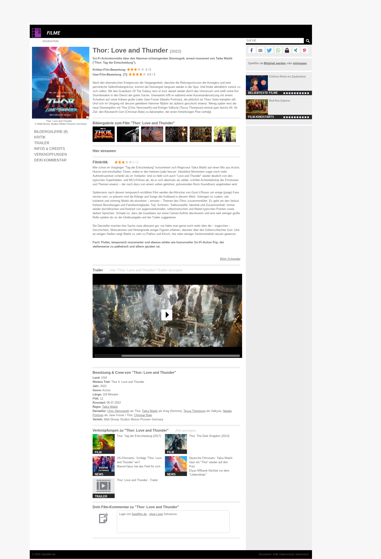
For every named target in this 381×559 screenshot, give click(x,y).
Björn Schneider (230, 259)
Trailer (41, 143)
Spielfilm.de (139, 514)
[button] (252, 50)
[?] (124, 74)
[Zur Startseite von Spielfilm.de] (36, 36)
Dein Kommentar (50, 160)
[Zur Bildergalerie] (87, 117)
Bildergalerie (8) (51, 132)
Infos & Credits (49, 149)
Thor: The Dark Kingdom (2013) (209, 436)
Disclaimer (265, 554)
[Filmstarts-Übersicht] (69, 32)
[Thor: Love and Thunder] (167, 361)
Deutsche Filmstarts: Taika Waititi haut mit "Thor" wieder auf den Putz (210, 462)
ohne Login (156, 514)
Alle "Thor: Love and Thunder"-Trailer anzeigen (146, 270)
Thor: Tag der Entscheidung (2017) (139, 436)
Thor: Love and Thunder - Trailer (137, 480)
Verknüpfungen (50, 154)
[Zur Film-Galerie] (105, 141)
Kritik (40, 137)
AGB (275, 554)
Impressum (302, 554)
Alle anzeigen (185, 430)
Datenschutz (286, 554)
